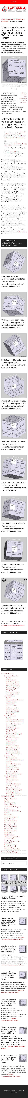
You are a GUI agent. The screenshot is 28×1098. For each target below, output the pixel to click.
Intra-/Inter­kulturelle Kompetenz (4, 650)
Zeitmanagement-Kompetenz (21, 652)
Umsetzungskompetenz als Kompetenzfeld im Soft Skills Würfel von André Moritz (9, 1059)
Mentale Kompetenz (9, 756)
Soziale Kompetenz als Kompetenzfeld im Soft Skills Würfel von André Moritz (8, 949)
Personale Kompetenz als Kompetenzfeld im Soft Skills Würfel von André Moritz (9, 975)
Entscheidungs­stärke (21, 657)
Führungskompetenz (9, 736)
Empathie (4, 645)
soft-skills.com (5, 19)
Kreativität (17, 144)
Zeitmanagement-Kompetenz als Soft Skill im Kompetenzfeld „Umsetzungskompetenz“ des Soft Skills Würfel (13, 281)
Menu (15, 2)
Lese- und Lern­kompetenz (6, 658)
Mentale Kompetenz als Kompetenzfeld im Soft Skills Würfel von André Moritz (8, 1030)
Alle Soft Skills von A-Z (7, 797)
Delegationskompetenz (12, 738)
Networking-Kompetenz (12, 684)
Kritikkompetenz (10, 704)
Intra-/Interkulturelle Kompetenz (15, 700)
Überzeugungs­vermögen (20, 640)
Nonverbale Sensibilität (12, 712)
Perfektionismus (22, 232)
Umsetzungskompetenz (18, 625)
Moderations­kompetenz (6, 646)
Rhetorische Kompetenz (15, 640)
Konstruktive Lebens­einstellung (5, 657)
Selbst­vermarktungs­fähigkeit (6, 652)
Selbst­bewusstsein (5, 651)
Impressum (7, 1090)
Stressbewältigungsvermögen (14, 774)
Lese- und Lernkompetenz (13, 724)
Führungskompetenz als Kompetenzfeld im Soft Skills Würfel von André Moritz (8, 1002)
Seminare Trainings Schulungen (9, 852)
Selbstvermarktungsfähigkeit (14, 734)
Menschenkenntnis (4, 655)
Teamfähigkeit (10, 714)
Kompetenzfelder (6, 625)
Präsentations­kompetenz (22, 647)
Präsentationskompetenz (13, 686)
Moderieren (9, 134)
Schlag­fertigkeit (5, 645)
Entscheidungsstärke (12, 740)
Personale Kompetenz (5, 642)
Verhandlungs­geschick (16, 647)
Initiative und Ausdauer (14, 152)
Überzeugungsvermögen (12, 692)
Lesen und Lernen (21, 136)
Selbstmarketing (20, 138)
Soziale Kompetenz (9, 696)
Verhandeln (18, 134)
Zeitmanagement (9, 138)
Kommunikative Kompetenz (6, 641)
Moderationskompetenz (12, 682)
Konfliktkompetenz (11, 680)
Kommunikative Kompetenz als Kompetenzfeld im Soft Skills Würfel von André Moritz (9, 922)
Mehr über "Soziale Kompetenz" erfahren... (12, 965)
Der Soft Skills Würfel (7, 674)
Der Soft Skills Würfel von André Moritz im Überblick (13, 897)
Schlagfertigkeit (10, 690)
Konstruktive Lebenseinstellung (14, 722)
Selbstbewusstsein (11, 732)
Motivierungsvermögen (12, 708)
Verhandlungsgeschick (12, 694)
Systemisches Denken (12, 750)
